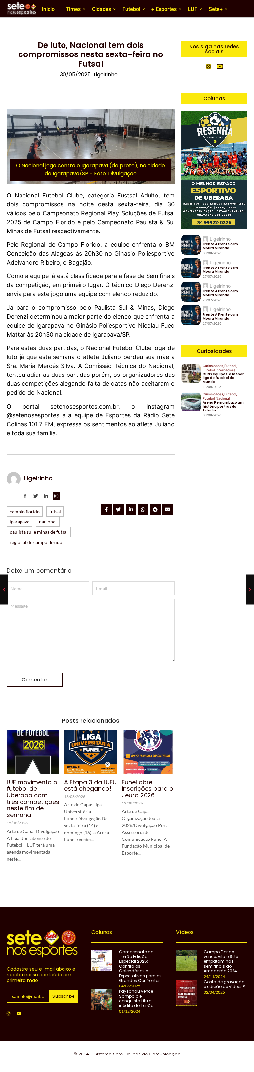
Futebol (131, 9)
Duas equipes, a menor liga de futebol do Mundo (223, 378)
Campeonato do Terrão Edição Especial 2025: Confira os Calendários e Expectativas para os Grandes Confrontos (140, 966)
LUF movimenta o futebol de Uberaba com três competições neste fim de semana (33, 798)
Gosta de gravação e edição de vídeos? (224, 984)
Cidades (101, 9)
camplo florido (25, 511)
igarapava (19, 521)
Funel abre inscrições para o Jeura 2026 (147, 789)
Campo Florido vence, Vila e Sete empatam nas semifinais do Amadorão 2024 (221, 962)
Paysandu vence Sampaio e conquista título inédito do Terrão (136, 998)
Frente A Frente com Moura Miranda (220, 246)
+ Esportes (164, 9)
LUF (192, 9)
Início (48, 9)
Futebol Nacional (216, 398)
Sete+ (216, 9)
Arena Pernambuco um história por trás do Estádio (223, 406)
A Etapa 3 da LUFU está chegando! (90, 785)
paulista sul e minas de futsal (39, 532)
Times (73, 9)
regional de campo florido (36, 542)
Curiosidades (213, 366)
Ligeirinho (38, 478)
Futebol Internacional (219, 370)
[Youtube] (18, 1013)
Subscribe (63, 996)
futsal (55, 511)
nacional (48, 521)
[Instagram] (8, 1013)
